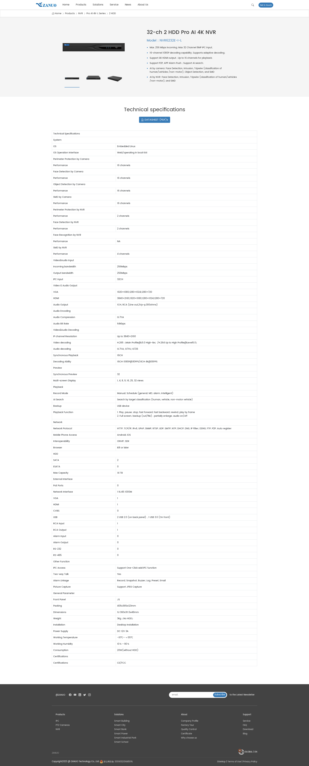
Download (248, 729)
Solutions (98, 5)
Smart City (119, 725)
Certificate (186, 733)
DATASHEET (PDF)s (156, 120)
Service (114, 5)
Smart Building (122, 721)
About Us (143, 5)
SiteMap (221, 761)
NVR (80, 13)
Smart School (121, 742)
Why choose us (189, 738)
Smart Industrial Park (125, 738)
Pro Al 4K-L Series (96, 13)
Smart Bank (120, 729)
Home (65, 5)
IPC (57, 721)
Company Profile (189, 721)
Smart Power (121, 733)
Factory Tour (187, 725)
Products (81, 5)
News (128, 5)
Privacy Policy (250, 761)
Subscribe (220, 694)
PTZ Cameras (63, 725)
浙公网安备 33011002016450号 (118, 761)
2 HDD (112, 13)
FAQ (245, 725)
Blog (245, 733)
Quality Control (189, 729)
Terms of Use (234, 761)
